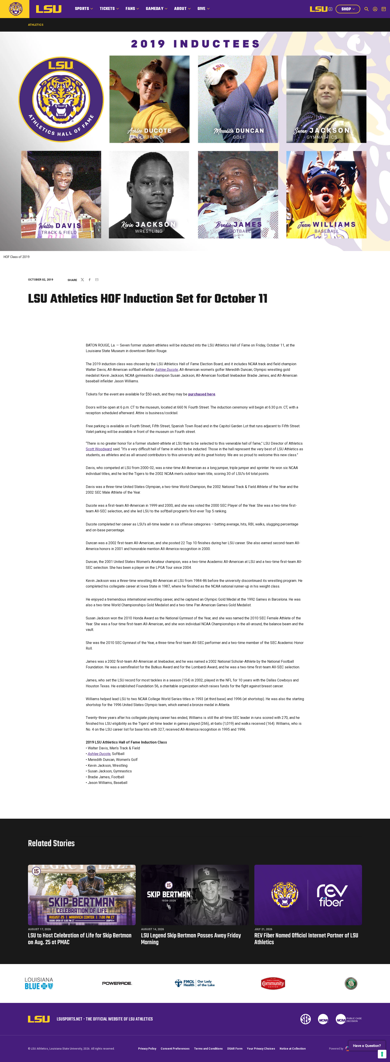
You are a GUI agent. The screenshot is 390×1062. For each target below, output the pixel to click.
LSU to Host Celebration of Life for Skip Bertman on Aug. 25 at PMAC (80, 939)
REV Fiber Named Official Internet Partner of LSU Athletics (306, 939)
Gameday (154, 9)
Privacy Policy (147, 1048)
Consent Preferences (175, 1048)
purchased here (201, 394)
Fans (130, 9)
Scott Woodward (99, 449)
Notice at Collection (293, 1048)
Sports (82, 9)
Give (201, 9)
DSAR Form (234, 1048)
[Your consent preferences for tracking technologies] (382, 1054)
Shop (350, 9)
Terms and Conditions (208, 1048)
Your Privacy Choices (261, 1048)
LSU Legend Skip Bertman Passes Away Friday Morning (191, 939)
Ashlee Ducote (166, 369)
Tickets (107, 9)
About (180, 9)
